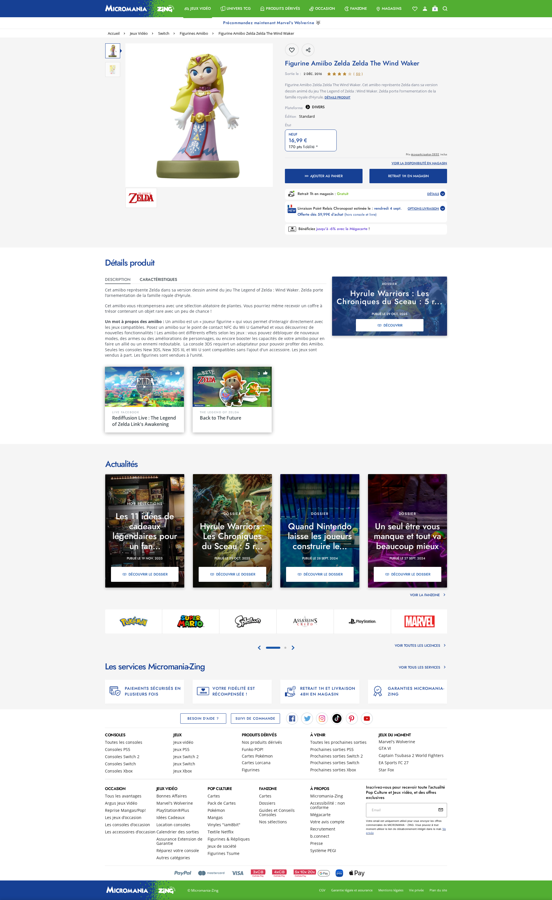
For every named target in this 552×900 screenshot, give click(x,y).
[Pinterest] (352, 718)
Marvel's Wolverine (397, 741)
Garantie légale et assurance (352, 890)
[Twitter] (307, 718)
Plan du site (438, 890)
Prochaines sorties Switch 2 (336, 756)
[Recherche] (445, 8)
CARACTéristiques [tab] (158, 279)
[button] (197, 8)
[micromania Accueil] (138, 8)
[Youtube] (367, 718)
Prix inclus (426, 154)
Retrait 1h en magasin (408, 176)
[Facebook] (292, 718)
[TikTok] (337, 718)
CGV (322, 890)
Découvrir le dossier (148, 574)
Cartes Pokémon (257, 756)
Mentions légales (390, 890)
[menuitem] (197, 8)
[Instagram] (322, 718)
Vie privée (416, 890)
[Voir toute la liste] (415, 9)
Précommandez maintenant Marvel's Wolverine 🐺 (272, 23)
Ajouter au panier (326, 176)
